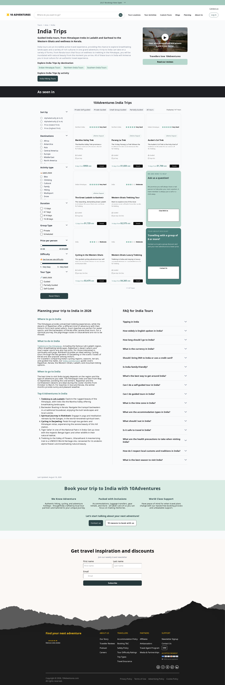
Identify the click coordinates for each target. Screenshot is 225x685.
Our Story (104, 639)
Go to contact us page (163, 199)
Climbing (48, 180)
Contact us (214, 8)
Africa (46, 141)
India (53, 25)
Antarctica (48, 144)
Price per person (48, 240)
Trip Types (121, 657)
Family (47, 187)
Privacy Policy (126, 679)
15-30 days (48, 219)
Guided (47, 281)
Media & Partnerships (149, 652)
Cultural (47, 183)
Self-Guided (49, 288)
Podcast (103, 648)
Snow (46, 196)
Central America (51, 151)
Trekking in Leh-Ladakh (53, 399)
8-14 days (48, 215)
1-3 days (47, 208)
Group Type (46, 225)
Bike (46, 177)
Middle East (49, 157)
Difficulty (45, 254)
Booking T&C (123, 643)
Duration (45, 203)
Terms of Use (140, 679)
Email (86, 571)
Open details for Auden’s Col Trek (163, 141)
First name (88, 561)
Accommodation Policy (127, 639)
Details (101, 166)
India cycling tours (71, 360)
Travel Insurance (124, 661)
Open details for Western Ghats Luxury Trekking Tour (127, 256)
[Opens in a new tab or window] (158, 667)
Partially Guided (51, 285)
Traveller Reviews (107, 643)
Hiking (47, 190)
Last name (118, 561)
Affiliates (144, 639)
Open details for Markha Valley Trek (90, 141)
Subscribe (112, 583)
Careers (103, 652)
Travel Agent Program (149, 648)
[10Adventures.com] (18, 15)
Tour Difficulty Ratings (127, 652)
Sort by (44, 112)
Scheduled (48, 234)
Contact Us (166, 643)
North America (50, 161)
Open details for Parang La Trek (127, 141)
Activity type (46, 167)
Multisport (48, 193)
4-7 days (47, 212)
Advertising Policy (156, 679)
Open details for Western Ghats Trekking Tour (127, 199)
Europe (47, 154)
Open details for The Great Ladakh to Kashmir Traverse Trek (90, 199)
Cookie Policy (172, 679)
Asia (46, 25)
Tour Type (45, 272)
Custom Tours (166, 15)
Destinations (47, 136)
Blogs (177, 15)
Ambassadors (146, 643)
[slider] (41, 246)
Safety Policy (122, 648)
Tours (40, 25)
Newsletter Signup (170, 639)
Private (47, 230)
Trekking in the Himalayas (50, 346)
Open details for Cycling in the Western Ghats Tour (90, 256)
